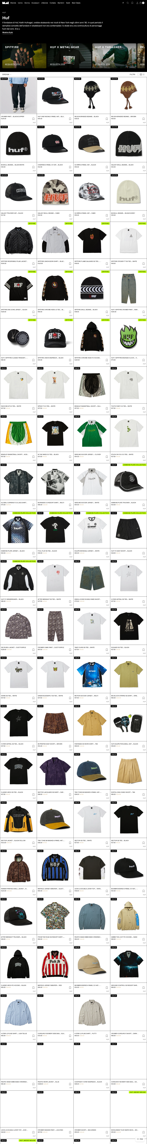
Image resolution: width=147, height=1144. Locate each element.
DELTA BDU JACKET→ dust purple (13, 647)
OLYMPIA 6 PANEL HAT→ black (85, 165)
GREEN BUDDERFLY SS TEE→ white (50, 696)
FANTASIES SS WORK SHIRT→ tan (86, 744)
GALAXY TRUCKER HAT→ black (12, 213)
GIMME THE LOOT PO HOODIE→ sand (124, 937)
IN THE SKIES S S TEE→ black (48, 454)
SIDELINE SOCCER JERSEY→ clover (88, 454)
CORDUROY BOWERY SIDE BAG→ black (51, 1033)
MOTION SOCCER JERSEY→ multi (86, 696)
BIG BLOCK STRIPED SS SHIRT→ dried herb (125, 696)
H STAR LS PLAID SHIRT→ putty (86, 1033)
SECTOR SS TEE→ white (83, 840)
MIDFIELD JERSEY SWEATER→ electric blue (51, 889)
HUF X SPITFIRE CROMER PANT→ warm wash (125, 309)
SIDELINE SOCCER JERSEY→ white (87, 502)
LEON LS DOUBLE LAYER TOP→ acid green (15, 1130)
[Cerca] (126, 3)
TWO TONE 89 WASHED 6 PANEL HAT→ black (51, 840)
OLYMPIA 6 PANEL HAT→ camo (85, 213)
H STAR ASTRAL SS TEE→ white (122, 599)
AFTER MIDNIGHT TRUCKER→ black (13, 937)
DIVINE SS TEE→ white (9, 696)
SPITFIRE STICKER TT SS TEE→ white (124, 261)
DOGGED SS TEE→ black (120, 647)
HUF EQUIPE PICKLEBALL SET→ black (124, 744)
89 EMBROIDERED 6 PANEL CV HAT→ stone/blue (88, 985)
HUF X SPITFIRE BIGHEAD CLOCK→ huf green (125, 358)
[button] (7, 74)
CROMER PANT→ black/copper (12, 116)
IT (123, 3)
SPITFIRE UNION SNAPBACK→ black (50, 358)
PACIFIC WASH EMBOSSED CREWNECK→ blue (88, 937)
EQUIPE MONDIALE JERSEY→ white (87, 551)
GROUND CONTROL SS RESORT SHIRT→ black (125, 985)
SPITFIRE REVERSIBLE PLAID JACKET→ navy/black (15, 261)
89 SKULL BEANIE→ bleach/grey (123, 213)
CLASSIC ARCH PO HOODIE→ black (13, 985)
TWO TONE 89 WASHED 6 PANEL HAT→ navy (88, 792)
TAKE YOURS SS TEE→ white (85, 647)
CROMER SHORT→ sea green (85, 1130)
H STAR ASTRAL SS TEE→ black (12, 744)
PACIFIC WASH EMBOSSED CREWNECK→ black (15, 1082)
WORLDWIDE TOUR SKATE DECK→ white (125, 1130)
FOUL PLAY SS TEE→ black (47, 551)
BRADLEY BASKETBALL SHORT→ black (88, 406)
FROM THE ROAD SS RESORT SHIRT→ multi (51, 937)
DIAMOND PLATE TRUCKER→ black (123, 502)
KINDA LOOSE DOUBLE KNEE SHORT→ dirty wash (88, 599)
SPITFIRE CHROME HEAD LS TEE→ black (51, 309)
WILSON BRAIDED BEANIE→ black (87, 116)
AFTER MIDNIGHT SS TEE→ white (49, 599)
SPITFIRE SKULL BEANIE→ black (86, 309)
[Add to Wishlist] (33, 118)
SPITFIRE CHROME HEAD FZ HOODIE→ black (88, 358)
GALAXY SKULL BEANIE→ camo (49, 213)
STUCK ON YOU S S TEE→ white (122, 454)
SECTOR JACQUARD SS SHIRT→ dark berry (51, 792)
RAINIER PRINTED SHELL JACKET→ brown (15, 889)
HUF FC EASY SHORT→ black (121, 551)
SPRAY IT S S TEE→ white (46, 406)
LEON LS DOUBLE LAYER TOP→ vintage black (88, 889)
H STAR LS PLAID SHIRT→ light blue (14, 1033)
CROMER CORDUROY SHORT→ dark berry (125, 1033)
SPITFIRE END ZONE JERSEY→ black (14, 309)
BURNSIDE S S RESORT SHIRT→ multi (51, 502)
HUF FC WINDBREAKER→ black (12, 599)
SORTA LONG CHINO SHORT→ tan (123, 792)
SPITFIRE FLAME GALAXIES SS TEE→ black (88, 261)
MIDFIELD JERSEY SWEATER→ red (50, 985)
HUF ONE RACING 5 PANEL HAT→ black (51, 116)
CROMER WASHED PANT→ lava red (50, 1130)
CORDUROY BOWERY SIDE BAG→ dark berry (125, 1082)
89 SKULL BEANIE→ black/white (12, 165)
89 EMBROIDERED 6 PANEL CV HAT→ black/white (125, 889)
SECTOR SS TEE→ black (120, 840)
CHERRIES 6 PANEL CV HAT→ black (50, 165)
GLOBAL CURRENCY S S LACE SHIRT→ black (15, 502)
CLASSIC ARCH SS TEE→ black (12, 792)
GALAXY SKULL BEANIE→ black (122, 165)
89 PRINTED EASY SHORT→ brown (50, 744)
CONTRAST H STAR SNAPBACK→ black (88, 1082)
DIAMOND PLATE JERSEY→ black (13, 551)
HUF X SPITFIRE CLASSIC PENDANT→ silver (15, 358)
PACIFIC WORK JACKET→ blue (48, 1082)
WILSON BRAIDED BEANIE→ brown (123, 116)
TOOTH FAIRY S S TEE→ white (121, 406)
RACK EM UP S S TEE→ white (11, 406)
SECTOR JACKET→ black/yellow (13, 840)
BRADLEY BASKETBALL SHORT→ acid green (15, 454)
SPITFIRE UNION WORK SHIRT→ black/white (51, 261)
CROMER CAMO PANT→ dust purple (51, 647)
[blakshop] (5, 3)
